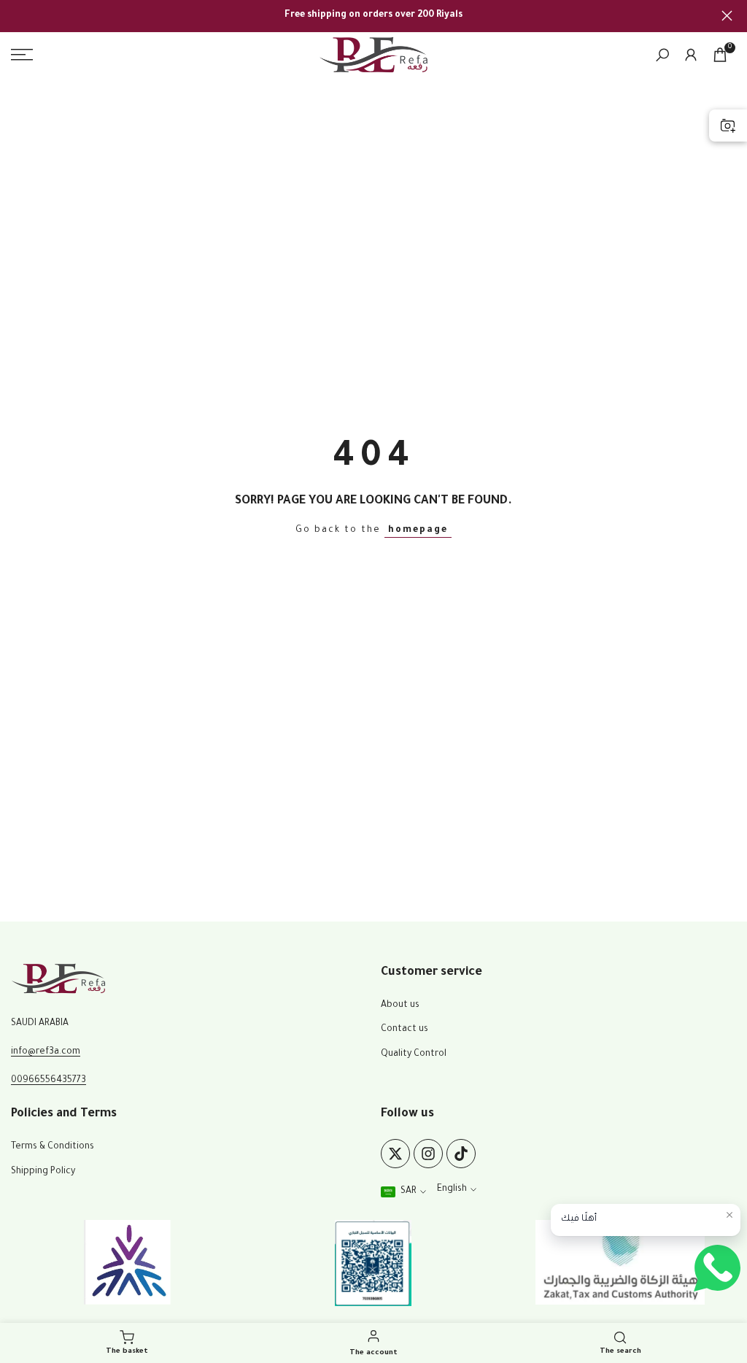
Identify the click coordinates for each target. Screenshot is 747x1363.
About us (400, 1005)
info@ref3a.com (45, 1052)
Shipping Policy (43, 1172)
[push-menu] (22, 54)
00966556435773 (48, 1081)
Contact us (404, 1029)
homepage (418, 530)
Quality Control (413, 1054)
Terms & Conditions (52, 1147)
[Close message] (729, 1215)
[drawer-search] (662, 55)
